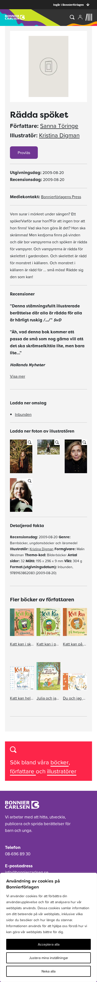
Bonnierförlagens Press (61, 197)
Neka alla (48, 971)
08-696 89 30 (17, 854)
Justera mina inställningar (48, 957)
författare (23, 771)
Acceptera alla (48, 944)
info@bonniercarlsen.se (26, 872)
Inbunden (23, 414)
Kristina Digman (59, 135)
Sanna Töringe (59, 125)
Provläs (24, 153)
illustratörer (61, 771)
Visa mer (17, 376)
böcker (59, 762)
